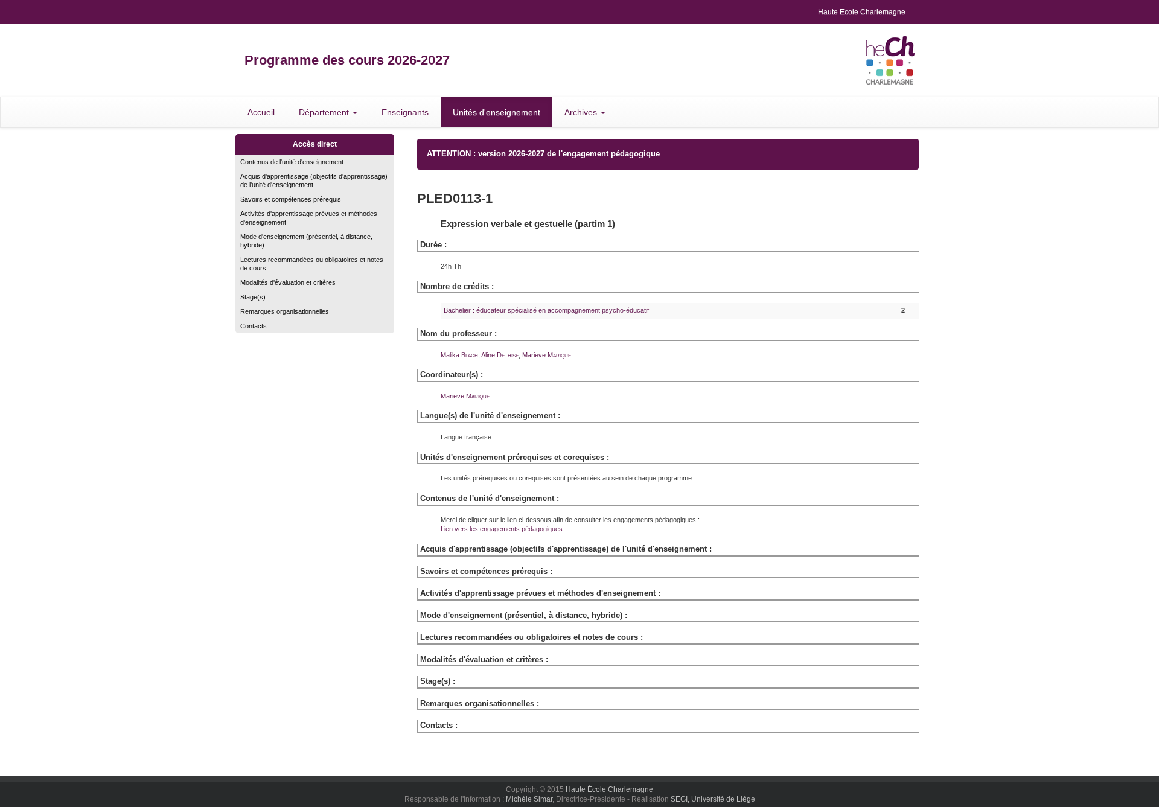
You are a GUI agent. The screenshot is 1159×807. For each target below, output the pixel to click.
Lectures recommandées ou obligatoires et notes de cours (311, 264)
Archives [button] (581, 112)
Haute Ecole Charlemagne (861, 12)
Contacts (253, 326)
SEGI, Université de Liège (713, 799)
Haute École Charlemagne (609, 789)
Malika (459, 355)
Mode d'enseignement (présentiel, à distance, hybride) (306, 241)
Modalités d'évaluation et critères (288, 282)
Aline (500, 355)
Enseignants (405, 112)
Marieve (546, 355)
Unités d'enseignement (496, 112)
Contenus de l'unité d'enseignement (291, 161)
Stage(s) (253, 297)
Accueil (261, 112)
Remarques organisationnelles (284, 311)
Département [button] (325, 112)
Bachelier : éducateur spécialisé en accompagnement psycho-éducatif (546, 310)
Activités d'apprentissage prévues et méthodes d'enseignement (308, 218)
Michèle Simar (529, 799)
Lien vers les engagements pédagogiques (502, 528)
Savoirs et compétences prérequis (290, 199)
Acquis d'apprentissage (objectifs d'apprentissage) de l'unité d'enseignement (314, 180)
